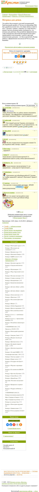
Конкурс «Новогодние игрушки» (14, 404)
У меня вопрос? (8, 436)
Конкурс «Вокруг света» (11, 359)
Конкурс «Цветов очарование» (13, 308)
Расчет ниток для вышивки (13, 230)
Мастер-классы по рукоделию (17, 471)
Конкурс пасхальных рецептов (13, 395)
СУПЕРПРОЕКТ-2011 (11, 326)
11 (27, 72)
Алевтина (5, 222)
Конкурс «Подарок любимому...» (14, 388)
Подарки (25, 473)
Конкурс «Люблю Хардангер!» (13, 306)
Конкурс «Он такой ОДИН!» (12, 352)
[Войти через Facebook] (10, 424)
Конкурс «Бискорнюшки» (12, 280)
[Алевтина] (4, 111)
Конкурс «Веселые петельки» (13, 275)
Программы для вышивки (12, 238)
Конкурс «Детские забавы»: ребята (14, 287)
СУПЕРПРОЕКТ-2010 (11, 392)
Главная (4, 14)
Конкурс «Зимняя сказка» (12, 408)
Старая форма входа (14, 428)
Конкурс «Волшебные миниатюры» (14, 322)
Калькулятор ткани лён (11, 234)
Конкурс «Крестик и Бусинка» (13, 373)
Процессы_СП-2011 (10, 329)
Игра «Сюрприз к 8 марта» (12, 397)
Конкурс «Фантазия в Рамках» (13, 254)
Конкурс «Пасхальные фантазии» (14, 299)
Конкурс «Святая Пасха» (12, 376)
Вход (36, 6)
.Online (8, 228)
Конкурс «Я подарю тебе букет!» (14, 361)
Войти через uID (14, 420)
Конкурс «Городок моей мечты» (14, 265)
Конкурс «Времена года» (12, 252)
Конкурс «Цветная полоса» (12, 341)
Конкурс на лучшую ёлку (12, 402)
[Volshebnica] (4, 175)
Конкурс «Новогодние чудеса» (13, 245)
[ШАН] (4, 142)
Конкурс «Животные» (11, 297)
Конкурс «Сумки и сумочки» (13, 278)
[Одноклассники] (18, 56)
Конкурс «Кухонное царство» (13, 263)
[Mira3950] (4, 135)
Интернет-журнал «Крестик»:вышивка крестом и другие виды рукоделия (14, 482)
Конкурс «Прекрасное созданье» (14, 384)
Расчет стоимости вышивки (13, 236)
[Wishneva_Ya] (4, 166)
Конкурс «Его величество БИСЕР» (14, 369)
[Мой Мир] (21, 56)
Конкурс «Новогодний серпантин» (14, 331)
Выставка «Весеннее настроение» (14, 380)
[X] (24, 56)
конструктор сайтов (25, 491)
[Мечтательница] (4, 196)
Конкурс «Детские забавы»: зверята (14, 291)
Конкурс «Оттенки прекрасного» (23, 16)
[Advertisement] (20, 89)
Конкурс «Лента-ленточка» (12, 295)
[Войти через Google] (17, 424)
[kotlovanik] (4, 123)
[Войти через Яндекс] (14, 424)
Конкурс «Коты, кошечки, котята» (14, 310)
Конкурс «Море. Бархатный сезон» (14, 271)
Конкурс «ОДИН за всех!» (12, 256)
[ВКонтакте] (16, 56)
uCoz (36, 491)
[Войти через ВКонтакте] (7, 424)
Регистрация (29, 6)
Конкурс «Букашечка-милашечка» (14, 283)
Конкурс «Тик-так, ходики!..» (13, 356)
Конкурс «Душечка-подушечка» (14, 348)
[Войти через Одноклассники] (20, 424)
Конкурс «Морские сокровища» (13, 365)
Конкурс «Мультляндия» (11, 269)
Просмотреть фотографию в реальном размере (20, 47)
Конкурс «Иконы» (10, 303)
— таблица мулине (12, 226)
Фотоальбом (13, 14)
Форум (19, 475)
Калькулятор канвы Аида (12, 232)
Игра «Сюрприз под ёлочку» (13, 399)
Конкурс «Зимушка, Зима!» (12, 335)
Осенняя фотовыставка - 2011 (13, 354)
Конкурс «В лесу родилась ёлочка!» (14, 410)
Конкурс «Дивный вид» (11, 378)
